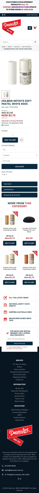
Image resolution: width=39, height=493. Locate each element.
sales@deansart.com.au (14, 470)
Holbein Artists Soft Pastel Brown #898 (9, 268)
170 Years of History (19, 364)
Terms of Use (19, 398)
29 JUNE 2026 (27, 9)
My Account (19, 388)
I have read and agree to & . (16, 347)
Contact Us (19, 380)
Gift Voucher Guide (19, 374)
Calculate (19, 166)
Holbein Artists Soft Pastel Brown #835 (29, 268)
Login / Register (32, 15)
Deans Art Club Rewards (19, 391)
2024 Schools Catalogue (19, 410)
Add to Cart (10, 140)
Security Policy (19, 396)
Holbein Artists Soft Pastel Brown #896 (9, 229)
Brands (19, 367)
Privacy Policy (18, 348)
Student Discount (19, 417)
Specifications (8, 189)
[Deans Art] (11, 28)
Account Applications (19, 412)
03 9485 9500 (10, 466)
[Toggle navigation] (30, 28)
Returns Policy (19, 401)
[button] (21, 140)
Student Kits (19, 420)
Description (8, 184)
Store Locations (19, 369)
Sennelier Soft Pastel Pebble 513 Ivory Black (29, 230)
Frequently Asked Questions (19, 372)
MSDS (19, 415)
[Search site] (35, 42)
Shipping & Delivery (19, 377)
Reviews (7, 195)
